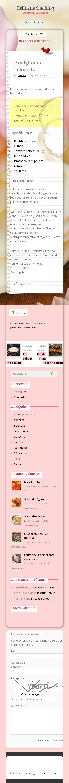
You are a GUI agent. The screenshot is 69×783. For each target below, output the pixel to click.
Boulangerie (21, 431)
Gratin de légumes (35, 499)
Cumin (18, 166)
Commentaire (19, 706)
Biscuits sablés (33, 482)
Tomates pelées (24, 151)
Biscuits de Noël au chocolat (36, 536)
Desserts (19, 436)
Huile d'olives (22, 156)
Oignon (18, 146)
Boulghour (20, 141)
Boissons (19, 425)
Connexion (20, 397)
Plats (42, 323)
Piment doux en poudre (28, 161)
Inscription (20, 392)
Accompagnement (25, 414)
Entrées (18, 442)
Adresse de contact (18, 665)
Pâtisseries (20, 453)
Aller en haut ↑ (51, 773)
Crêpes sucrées (44, 587)
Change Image (30, 694)
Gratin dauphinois (35, 516)
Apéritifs (19, 420)
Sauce (17, 464)
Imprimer (24, 284)
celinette (22, 75)
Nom (14, 651)
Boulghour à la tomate (34, 41)
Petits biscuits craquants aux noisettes (39, 557)
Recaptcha (17, 678)
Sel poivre (20, 171)
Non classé (21, 447)
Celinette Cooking (34, 8)
